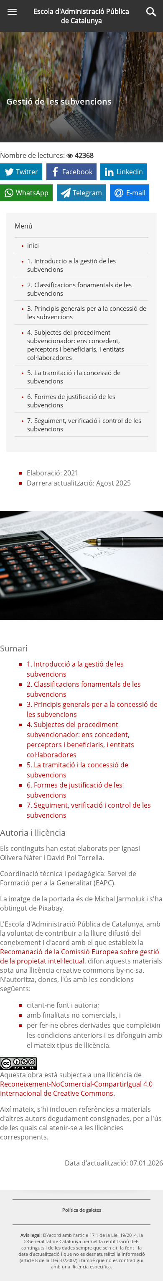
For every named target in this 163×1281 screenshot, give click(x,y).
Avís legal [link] (30, 1235)
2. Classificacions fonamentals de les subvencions (79, 289)
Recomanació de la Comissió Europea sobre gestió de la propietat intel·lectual (79, 956)
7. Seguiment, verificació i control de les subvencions (84, 424)
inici (33, 245)
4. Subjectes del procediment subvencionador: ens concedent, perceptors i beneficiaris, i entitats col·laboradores (75, 345)
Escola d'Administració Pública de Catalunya (81, 16)
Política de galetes (81, 1210)
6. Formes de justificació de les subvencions (71, 400)
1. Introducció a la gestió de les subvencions (71, 265)
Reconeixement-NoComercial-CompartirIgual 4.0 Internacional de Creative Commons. (76, 1088)
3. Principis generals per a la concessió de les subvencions (86, 312)
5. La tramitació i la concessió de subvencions (73, 376)
